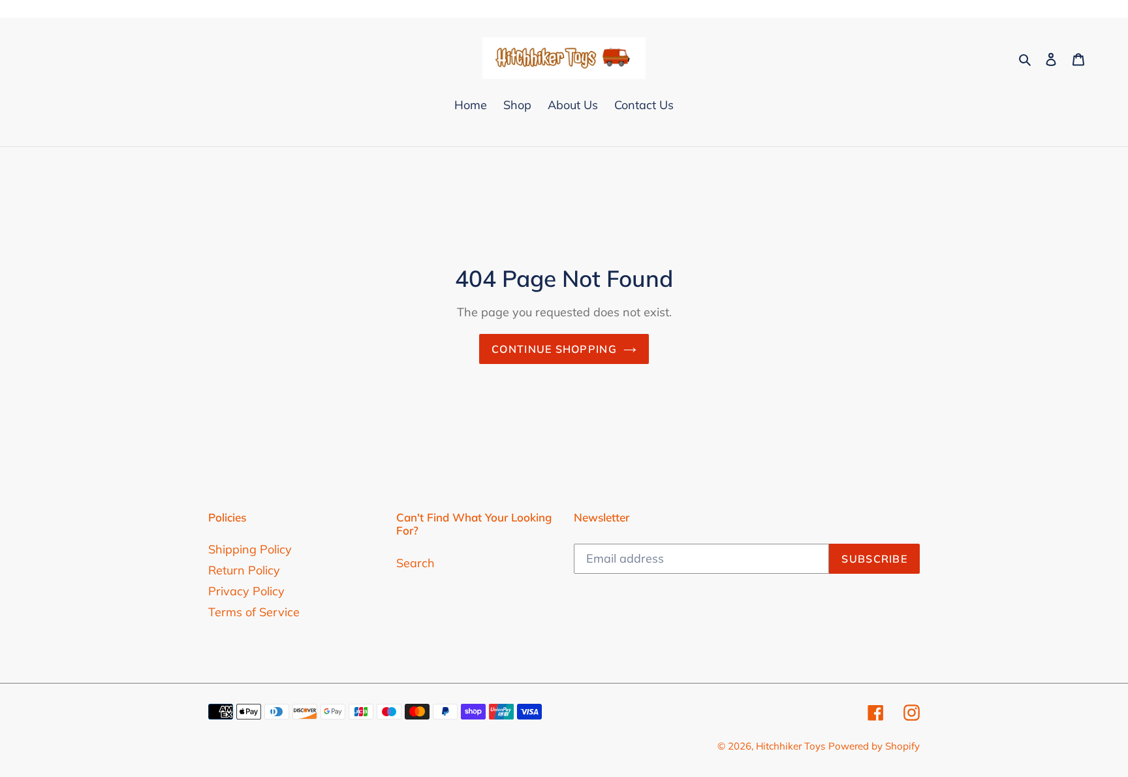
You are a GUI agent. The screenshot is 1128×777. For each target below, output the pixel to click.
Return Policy (244, 570)
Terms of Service (254, 612)
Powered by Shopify (874, 746)
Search (415, 562)
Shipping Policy (250, 549)
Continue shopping (554, 348)
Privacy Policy (246, 591)
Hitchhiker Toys (790, 746)
